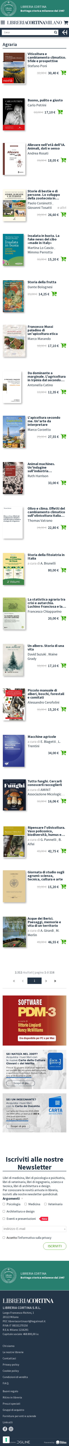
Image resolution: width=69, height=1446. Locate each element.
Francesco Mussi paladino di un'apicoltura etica (43, 330)
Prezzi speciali (11, 1403)
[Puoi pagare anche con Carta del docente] (34, 1112)
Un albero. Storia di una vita (46, 647)
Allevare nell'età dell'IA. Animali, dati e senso (46, 146)
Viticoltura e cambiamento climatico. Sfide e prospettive (47, 57)
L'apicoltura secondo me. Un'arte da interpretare (44, 421)
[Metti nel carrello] (63, 73)
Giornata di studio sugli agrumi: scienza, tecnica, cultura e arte (46, 875)
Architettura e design (20, 1211)
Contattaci (9, 1358)
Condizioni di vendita (15, 1377)
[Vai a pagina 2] (46, 981)
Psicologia (13, 1204)
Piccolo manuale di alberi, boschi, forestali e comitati (46, 693)
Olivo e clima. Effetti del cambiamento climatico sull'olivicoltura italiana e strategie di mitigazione (46, 512)
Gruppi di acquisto (13, 1410)
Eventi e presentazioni (26, 1219)
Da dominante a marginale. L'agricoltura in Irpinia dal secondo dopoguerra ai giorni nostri (47, 376)
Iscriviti (55, 1246)
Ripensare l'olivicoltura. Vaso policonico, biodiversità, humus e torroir (46, 831)
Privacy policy (11, 1364)
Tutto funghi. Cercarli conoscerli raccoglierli (45, 782)
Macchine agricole (42, 736)
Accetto (28, 1238)
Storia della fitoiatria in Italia (46, 556)
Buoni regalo (10, 1391)
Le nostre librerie (13, 1352)
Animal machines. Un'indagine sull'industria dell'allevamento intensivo (41, 467)
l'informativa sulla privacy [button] (34, 1238)
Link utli (8, 1422)
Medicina (34, 1204)
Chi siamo (9, 1346)
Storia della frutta (42, 282)
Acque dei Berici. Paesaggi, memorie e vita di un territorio (44, 922)
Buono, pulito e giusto (45, 100)
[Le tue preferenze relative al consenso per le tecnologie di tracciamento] (6, 1439)
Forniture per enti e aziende (19, 1416)
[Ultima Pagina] (55, 981)
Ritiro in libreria (12, 1397)
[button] (2, 22)
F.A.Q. (6, 1383)
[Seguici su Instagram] (11, 1429)
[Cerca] (55, 32)
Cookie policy (11, 1370)
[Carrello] (66, 22)
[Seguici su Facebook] (5, 1429)
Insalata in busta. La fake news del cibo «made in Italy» (43, 239)
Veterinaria (54, 1204)
